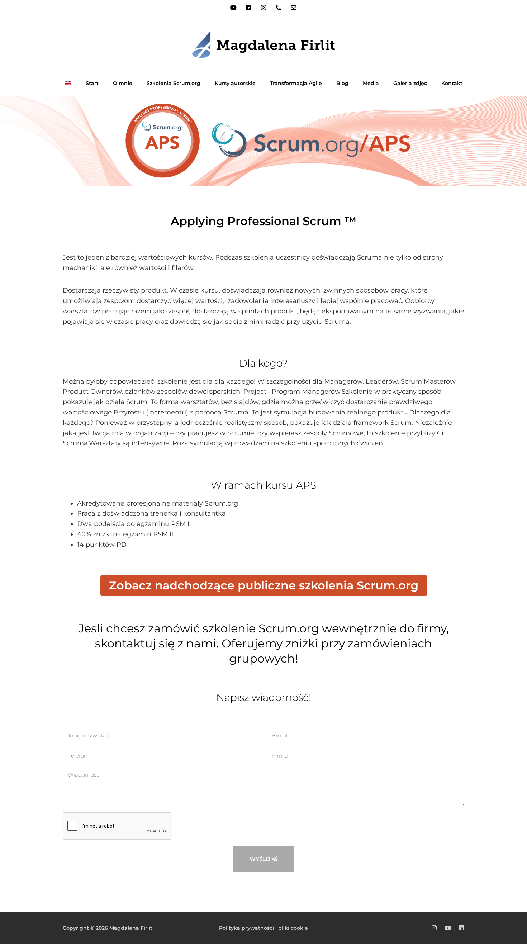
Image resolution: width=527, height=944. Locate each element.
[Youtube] (233, 7)
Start (92, 83)
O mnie (122, 83)
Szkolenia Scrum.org (173, 83)
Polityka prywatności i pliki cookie (263, 928)
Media (371, 83)
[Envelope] (293, 7)
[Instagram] (263, 7)
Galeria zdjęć (410, 83)
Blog (342, 83)
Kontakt (451, 83)
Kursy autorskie (235, 83)
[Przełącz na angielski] (68, 83)
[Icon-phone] (278, 7)
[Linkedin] (248, 7)
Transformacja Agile (296, 83)
